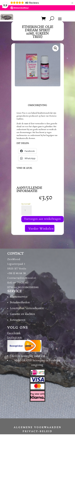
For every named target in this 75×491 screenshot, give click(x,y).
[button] (55, 48)
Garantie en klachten (22, 314)
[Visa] (37, 381)
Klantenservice (19, 297)
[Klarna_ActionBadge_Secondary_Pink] (37, 400)
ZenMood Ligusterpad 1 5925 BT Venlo (16, 264)
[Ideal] (37, 375)
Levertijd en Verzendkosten (27, 308)
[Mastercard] (37, 389)
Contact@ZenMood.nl (21, 278)
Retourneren (17, 320)
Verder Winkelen (41, 229)
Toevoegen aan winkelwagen (42, 219)
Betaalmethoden (19, 302)
